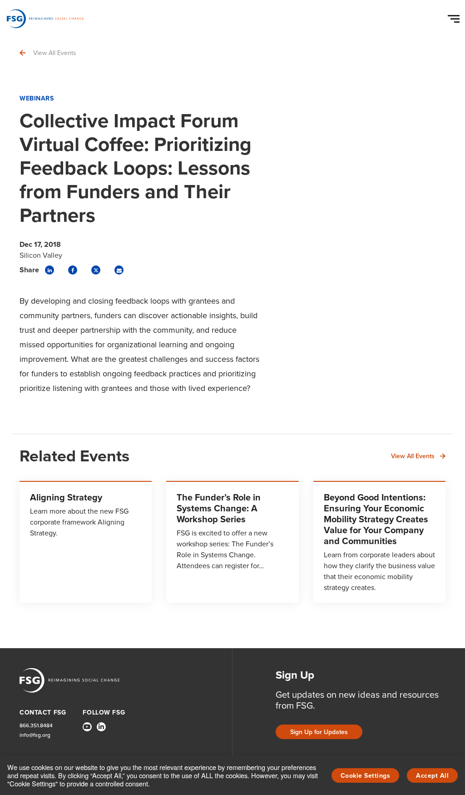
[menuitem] (87, 730)
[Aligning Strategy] (85, 542)
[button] (455, 17)
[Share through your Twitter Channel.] (95, 270)
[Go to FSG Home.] (45, 18)
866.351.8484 (36, 725)
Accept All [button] (432, 775)
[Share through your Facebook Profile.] (72, 270)
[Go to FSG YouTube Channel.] (87, 726)
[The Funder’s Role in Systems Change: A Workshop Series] (232, 542)
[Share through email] (119, 270)
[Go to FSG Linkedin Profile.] (101, 726)
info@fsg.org (35, 735)
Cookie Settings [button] (366, 775)
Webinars (37, 98)
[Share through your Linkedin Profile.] (49, 270)
